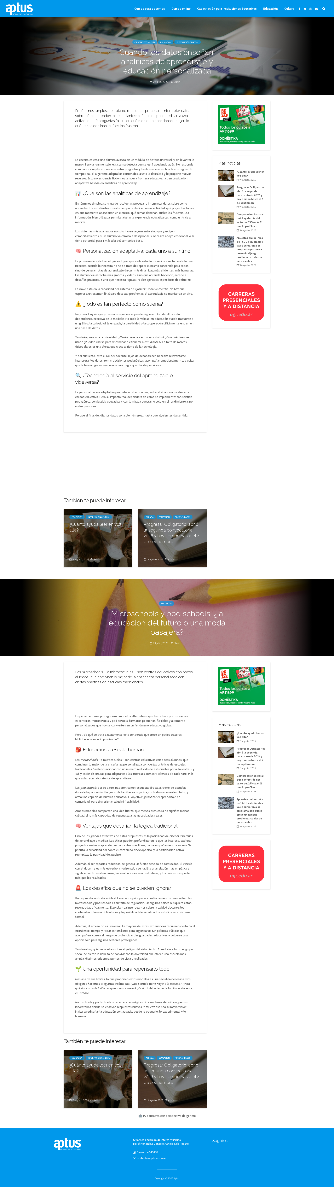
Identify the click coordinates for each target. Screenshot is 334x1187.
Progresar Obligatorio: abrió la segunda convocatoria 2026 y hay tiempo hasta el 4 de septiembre (172, 533)
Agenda (149, 517)
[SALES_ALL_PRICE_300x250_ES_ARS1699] (241, 124)
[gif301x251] (241, 302)
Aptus (176, 1178)
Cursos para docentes (149, 8)
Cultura (289, 8)
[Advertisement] (135, 141)
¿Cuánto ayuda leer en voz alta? (95, 527)
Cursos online (181, 8)
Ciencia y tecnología (145, 42)
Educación (270, 8)
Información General (187, 42)
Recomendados (182, 517)
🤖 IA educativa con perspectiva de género (167, 1116)
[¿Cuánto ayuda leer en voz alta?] (98, 538)
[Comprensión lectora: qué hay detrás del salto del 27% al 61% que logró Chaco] (226, 218)
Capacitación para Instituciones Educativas (227, 8)
